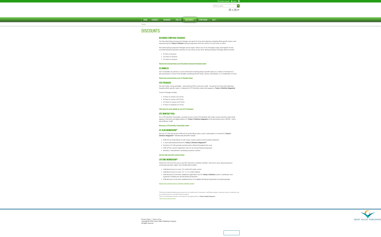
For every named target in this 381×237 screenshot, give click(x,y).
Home (145, 19)
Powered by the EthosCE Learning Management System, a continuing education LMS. (232, 232)
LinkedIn (235, 9)
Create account (224, 1)
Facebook (230, 9)
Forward (238, 9)
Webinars (167, 19)
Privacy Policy (146, 219)
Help (214, 19)
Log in (234, 1)
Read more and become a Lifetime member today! (176, 183)
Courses (155, 19)
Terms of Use (156, 219)
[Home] (162, 9)
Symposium (203, 19)
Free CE (178, 19)
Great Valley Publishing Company (165, 221)
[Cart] (239, 1)
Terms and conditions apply (168, 198)
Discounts (189, 19)
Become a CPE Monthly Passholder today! (174, 125)
